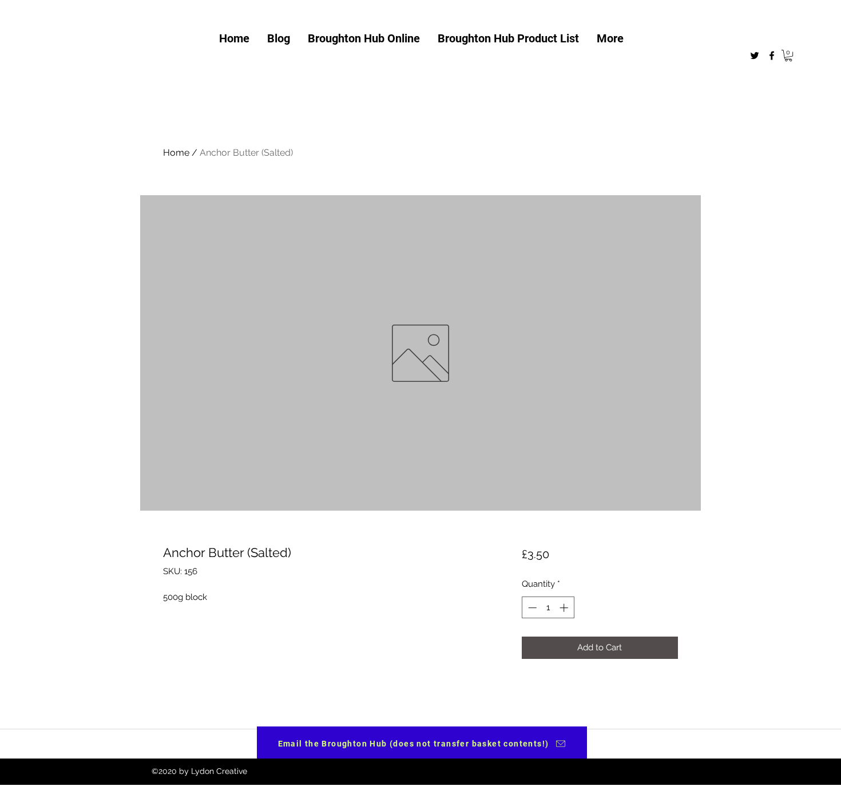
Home (176, 152)
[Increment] (565, 607)
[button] (788, 55)
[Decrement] (531, 607)
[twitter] (754, 55)
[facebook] (771, 55)
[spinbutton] (547, 607)
